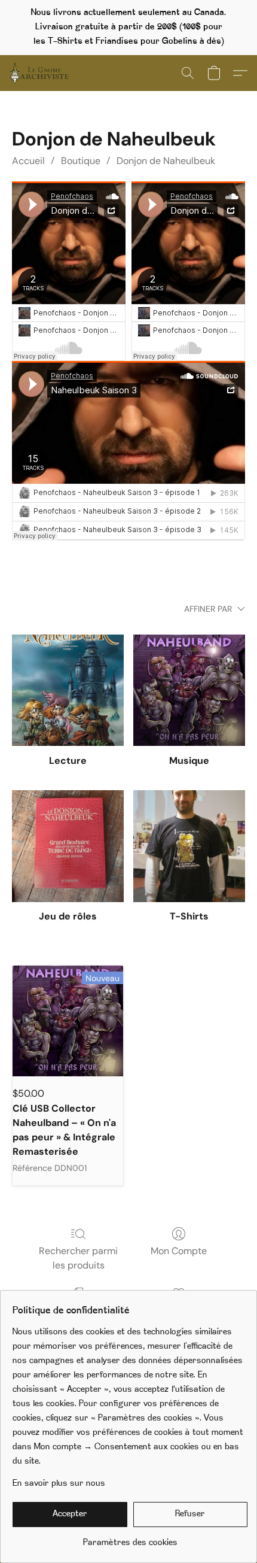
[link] (130, 1538)
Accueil (28, 160)
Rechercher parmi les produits (78, 1258)
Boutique (80, 160)
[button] (41, 73)
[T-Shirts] (189, 846)
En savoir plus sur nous (59, 1483)
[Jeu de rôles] (68, 846)
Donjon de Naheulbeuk (166, 160)
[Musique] (189, 690)
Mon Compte (179, 1251)
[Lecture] (68, 690)
